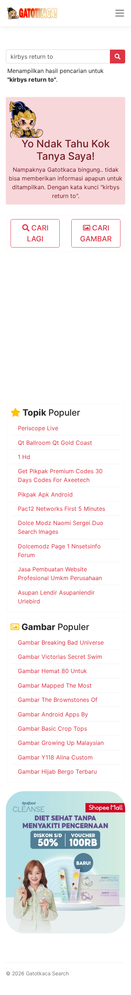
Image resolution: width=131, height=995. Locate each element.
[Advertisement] (65, 322)
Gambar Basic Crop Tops (52, 728)
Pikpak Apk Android (45, 494)
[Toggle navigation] (119, 13)
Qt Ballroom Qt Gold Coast (55, 442)
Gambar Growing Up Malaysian (61, 742)
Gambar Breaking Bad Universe (61, 642)
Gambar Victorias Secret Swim (60, 656)
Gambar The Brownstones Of (58, 699)
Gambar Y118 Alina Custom (55, 757)
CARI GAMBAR (96, 233)
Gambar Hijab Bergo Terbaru (57, 771)
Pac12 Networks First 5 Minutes (61, 508)
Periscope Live (38, 428)
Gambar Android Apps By (53, 714)
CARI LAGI (37, 233)
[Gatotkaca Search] (32, 13)
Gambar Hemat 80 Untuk (52, 671)
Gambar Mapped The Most (55, 685)
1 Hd (24, 456)
